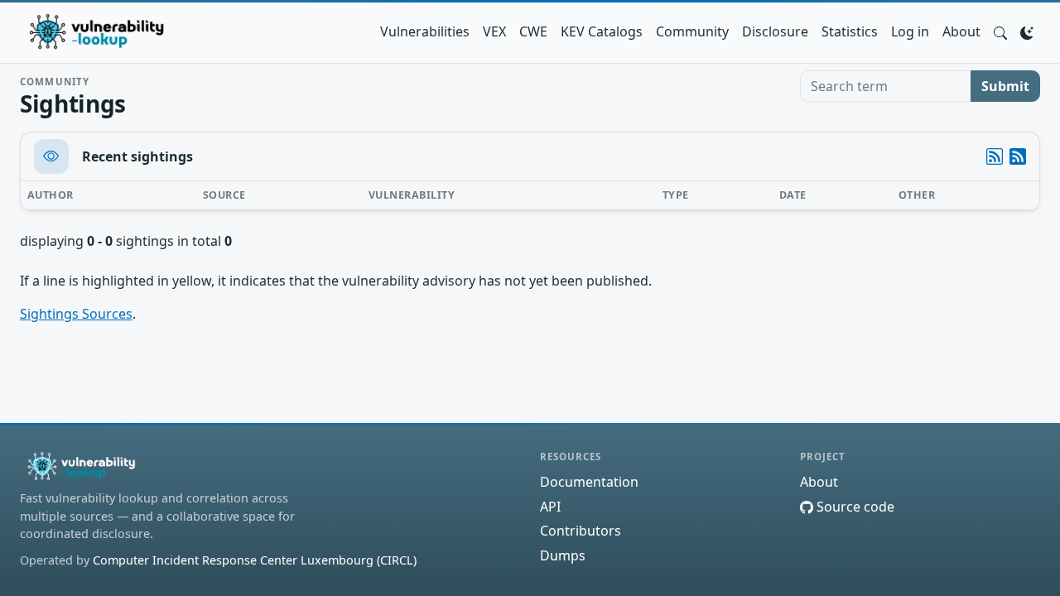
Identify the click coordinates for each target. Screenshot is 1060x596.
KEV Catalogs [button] (602, 31)
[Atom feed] (994, 156)
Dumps (562, 555)
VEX (494, 31)
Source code (853, 506)
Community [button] (692, 31)
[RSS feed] (1017, 156)
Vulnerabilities (425, 31)
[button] (1000, 31)
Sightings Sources (76, 314)
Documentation (589, 482)
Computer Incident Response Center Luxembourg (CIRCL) (255, 560)
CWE (533, 31)
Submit (1005, 86)
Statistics (850, 31)
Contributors (580, 531)
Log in (910, 31)
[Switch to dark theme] (1027, 31)
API (550, 506)
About (961, 31)
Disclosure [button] (775, 31)
